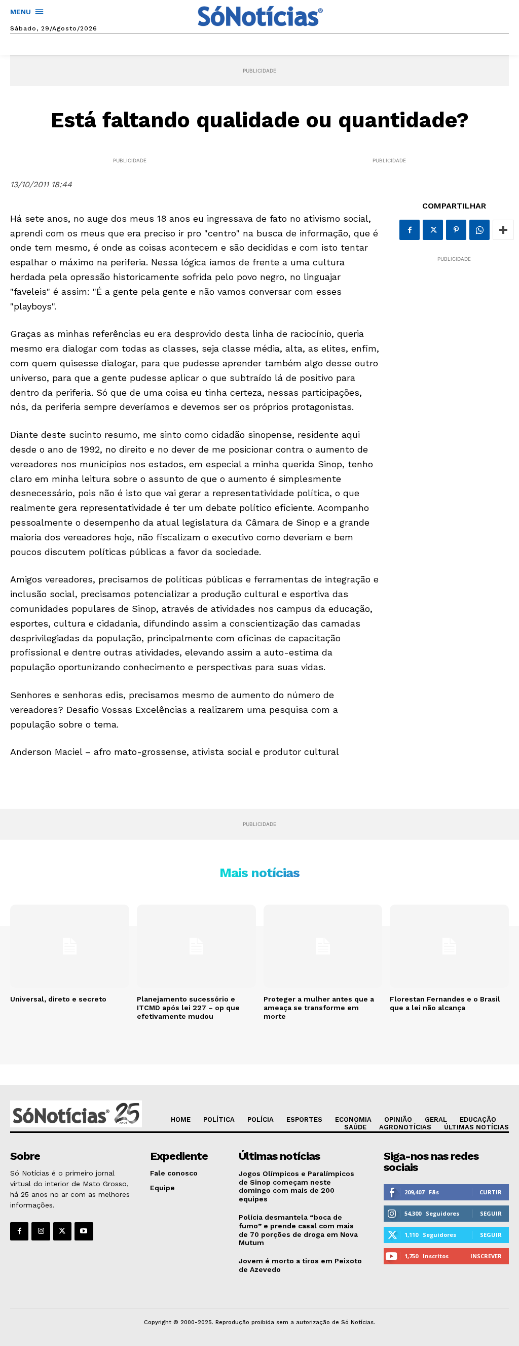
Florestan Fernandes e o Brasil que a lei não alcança (445, 1003)
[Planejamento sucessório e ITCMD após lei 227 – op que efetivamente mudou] (196, 946)
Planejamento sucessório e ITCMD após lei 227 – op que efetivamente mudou (188, 1007)
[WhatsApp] (479, 230)
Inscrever (486, 1256)
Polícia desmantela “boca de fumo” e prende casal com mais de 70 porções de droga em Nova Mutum (298, 1230)
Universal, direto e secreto (58, 999)
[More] (503, 230)
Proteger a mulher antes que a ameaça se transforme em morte (319, 1007)
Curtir (490, 1192)
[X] (433, 230)
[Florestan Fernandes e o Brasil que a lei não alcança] (449, 946)
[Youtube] (84, 1231)
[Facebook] (409, 230)
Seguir (491, 1213)
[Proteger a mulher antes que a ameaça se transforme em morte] (323, 946)
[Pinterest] (456, 230)
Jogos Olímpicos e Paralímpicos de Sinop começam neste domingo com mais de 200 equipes (296, 1186)
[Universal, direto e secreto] (69, 946)
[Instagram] (40, 1231)
